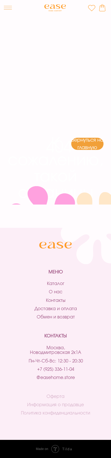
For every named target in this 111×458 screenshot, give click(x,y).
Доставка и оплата (55, 309)
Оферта (55, 396)
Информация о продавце (55, 405)
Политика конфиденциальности (55, 413)
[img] (55, 7)
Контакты (56, 300)
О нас (55, 292)
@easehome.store (55, 377)
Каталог (55, 283)
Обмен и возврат (56, 317)
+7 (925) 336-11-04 (55, 369)
